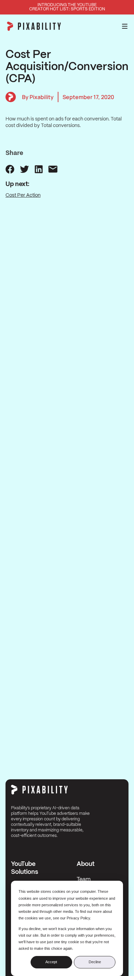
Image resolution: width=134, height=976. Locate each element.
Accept (51, 962)
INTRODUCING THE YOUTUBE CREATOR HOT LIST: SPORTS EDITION (67, 7)
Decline (95, 962)
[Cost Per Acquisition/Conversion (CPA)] (9, 169)
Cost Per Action (23, 195)
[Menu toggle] (125, 26)
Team (84, 879)
